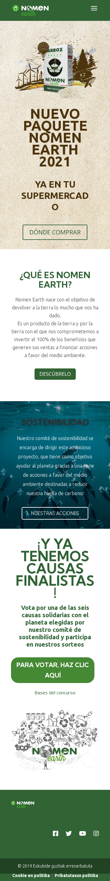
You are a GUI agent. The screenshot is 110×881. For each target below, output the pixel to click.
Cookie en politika (31, 875)
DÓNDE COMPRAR (55, 232)
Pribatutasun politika (76, 875)
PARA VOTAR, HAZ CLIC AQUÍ (52, 670)
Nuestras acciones (55, 513)
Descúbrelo (55, 374)
